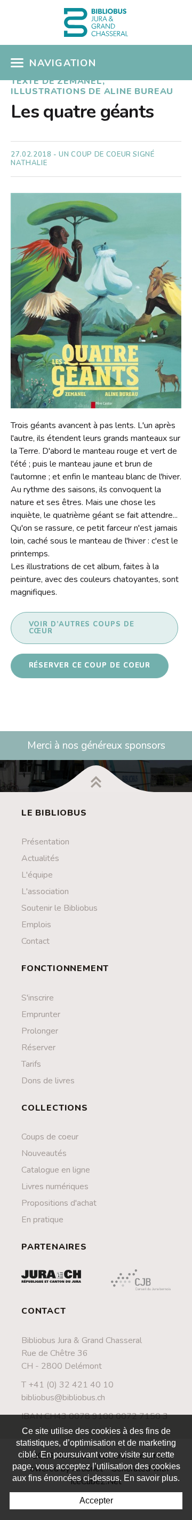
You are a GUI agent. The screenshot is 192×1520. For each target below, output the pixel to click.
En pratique (42, 1220)
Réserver (38, 1047)
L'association (45, 891)
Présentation (45, 842)
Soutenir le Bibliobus (59, 908)
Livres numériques (55, 1186)
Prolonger (39, 1031)
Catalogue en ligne (55, 1170)
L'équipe (37, 875)
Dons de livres (48, 1081)
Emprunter (40, 1014)
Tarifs (31, 1064)
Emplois (36, 924)
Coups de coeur (49, 1137)
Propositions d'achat (59, 1203)
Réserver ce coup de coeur (90, 665)
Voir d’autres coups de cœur (81, 627)
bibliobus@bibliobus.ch (63, 1397)
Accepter (96, 1500)
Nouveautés (44, 1153)
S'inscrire (37, 998)
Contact (35, 941)
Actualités (40, 858)
